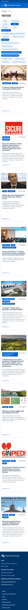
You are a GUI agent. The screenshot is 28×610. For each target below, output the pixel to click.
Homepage (3, 11)
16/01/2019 (21, 407)
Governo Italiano (5, 1)
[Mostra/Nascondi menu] (2, 5)
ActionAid (15, 83)
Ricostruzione (6, 137)
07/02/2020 (21, 299)
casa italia (5, 407)
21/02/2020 (21, 245)
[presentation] (26, 5)
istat (11, 407)
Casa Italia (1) (6, 139)
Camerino (12, 515)
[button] (6, 607)
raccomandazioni (6, 83)
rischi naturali (6, 301)
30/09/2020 (21, 83)
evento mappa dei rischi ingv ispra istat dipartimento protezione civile (9, 354)
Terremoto (5, 517)
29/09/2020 (21, 137)
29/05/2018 (21, 461)
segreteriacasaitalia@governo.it (8, 582)
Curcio (13, 245)
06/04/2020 (21, 191)
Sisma (4, 191)
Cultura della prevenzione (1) (9, 247)
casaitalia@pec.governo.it (7, 584)
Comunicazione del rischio (8, 304)
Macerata (5, 515)
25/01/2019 (21, 353)
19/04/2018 (21, 514)
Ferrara (13, 461)
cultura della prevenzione (8, 299)
